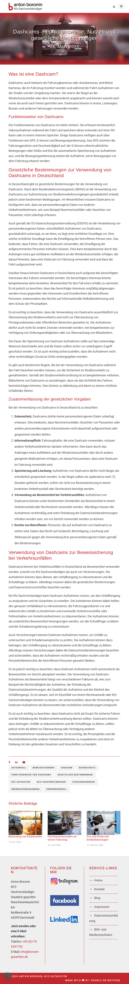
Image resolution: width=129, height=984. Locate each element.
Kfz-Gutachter (20, 782)
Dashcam (66, 768)
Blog (97, 898)
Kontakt (99, 889)
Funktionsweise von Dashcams (31, 775)
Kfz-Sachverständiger (51, 782)
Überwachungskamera (25, 789)
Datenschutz (87, 768)
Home (98, 880)
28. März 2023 (64, 46)
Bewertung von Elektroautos (25, 836)
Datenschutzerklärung (103, 918)
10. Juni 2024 (15, 841)
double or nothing (105, 980)
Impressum (102, 907)
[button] (7, 976)
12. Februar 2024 (95, 844)
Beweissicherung (44, 768)
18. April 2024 (54, 844)
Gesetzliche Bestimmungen (75, 775)
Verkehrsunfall (56, 789)
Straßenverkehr (83, 782)
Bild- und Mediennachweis (100, 932)
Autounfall (18, 768)
